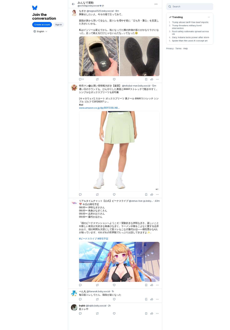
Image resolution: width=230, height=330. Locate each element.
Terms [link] (178, 48)
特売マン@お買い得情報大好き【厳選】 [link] (100, 85)
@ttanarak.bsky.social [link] (98, 291)
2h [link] (109, 305)
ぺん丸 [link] (82, 291)
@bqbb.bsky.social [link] (95, 305)
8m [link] (116, 11)
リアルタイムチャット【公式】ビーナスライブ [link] (103, 200)
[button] (73, 4)
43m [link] (156, 200)
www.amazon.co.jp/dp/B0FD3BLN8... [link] (99, 107)
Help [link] (185, 48)
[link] (115, 45)
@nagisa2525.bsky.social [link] (100, 11)
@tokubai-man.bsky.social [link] (135, 85)
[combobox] (40, 31)
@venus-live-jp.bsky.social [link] (140, 200)
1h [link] (112, 291)
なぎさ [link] (82, 11)
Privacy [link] (170, 48)
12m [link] (153, 85)
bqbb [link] (82, 305)
